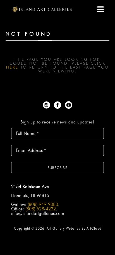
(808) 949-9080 (43, 204)
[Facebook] (58, 105)
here (12, 67)
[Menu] (100, 9)
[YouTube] (68, 105)
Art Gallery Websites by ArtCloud (74, 228)
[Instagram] (47, 105)
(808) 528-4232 (40, 209)
